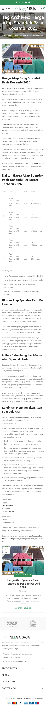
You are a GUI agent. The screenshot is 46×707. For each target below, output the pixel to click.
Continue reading (23, 608)
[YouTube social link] (26, 2)
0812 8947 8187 (8, 505)
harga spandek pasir (34, 163)
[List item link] (23, 657)
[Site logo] (24, 8)
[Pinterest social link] (29, 2)
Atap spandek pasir (9, 124)
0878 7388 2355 (8, 522)
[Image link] (16, 637)
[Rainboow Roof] (33, 623)
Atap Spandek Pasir (23, 575)
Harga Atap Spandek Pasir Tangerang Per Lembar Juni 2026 (23, 584)
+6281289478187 (8, 511)
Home (22, 33)
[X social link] (19, 2)
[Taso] (12, 623)
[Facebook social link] (16, 2)
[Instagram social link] (22, 2)
